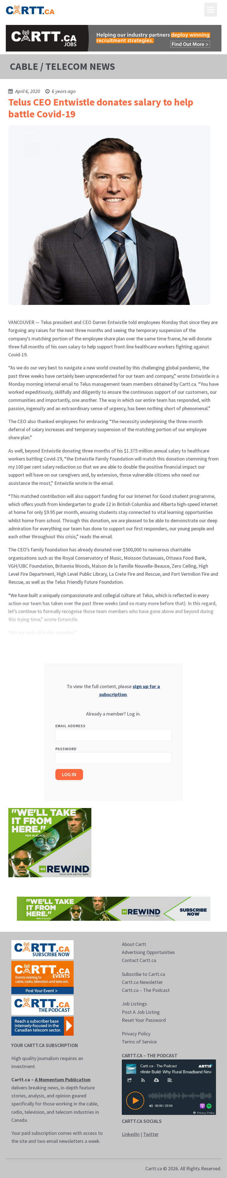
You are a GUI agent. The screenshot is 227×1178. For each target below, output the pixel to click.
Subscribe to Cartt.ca (143, 974)
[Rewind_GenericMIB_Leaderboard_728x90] (113, 908)
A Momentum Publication (63, 1079)
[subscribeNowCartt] (42, 949)
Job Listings (134, 1003)
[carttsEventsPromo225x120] (42, 977)
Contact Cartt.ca (139, 960)
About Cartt (134, 944)
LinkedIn (131, 1134)
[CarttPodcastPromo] (42, 1005)
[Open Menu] (210, 10)
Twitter (151, 1134)
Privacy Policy (136, 1033)
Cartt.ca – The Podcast (146, 990)
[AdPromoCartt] (42, 1025)
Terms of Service (139, 1041)
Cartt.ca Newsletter (142, 982)
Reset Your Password (144, 1020)
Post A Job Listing (141, 1012)
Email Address (70, 725)
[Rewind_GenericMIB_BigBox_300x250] (49, 842)
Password (66, 748)
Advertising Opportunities (148, 952)
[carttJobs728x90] (113, 38)
